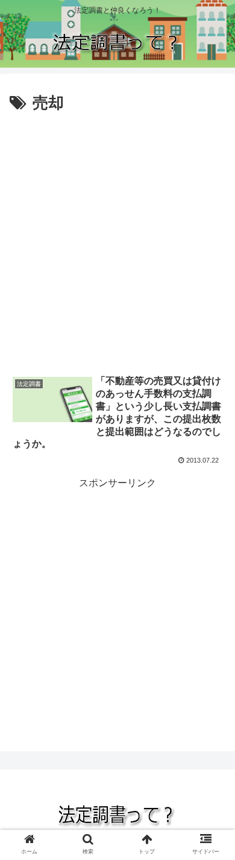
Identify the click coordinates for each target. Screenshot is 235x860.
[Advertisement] (117, 241)
